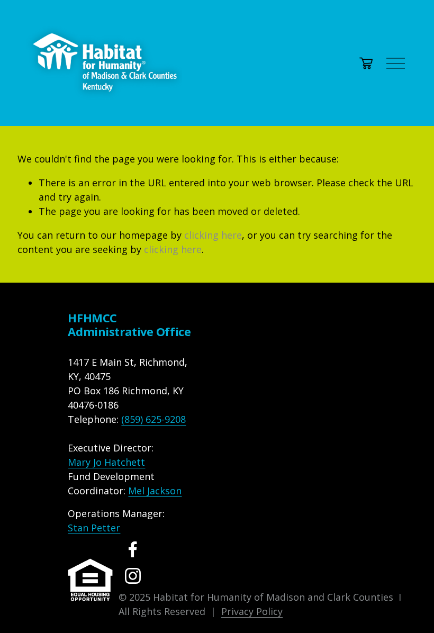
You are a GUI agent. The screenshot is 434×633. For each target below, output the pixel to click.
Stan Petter (94, 527)
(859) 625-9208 (153, 419)
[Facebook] (132, 549)
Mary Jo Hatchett (106, 462)
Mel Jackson (155, 490)
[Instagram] (132, 575)
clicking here (213, 235)
